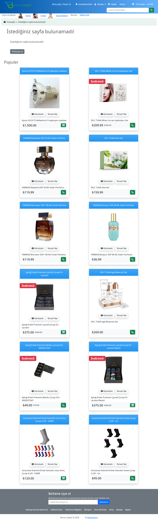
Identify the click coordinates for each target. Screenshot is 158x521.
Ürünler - (144, 4)
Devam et (18, 51)
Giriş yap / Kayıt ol (61, 4)
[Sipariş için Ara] (132, 125)
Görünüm (38, 114)
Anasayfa (10, 22)
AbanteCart (92, 517)
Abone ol (103, 502)
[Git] (151, 10)
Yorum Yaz (52, 114)
